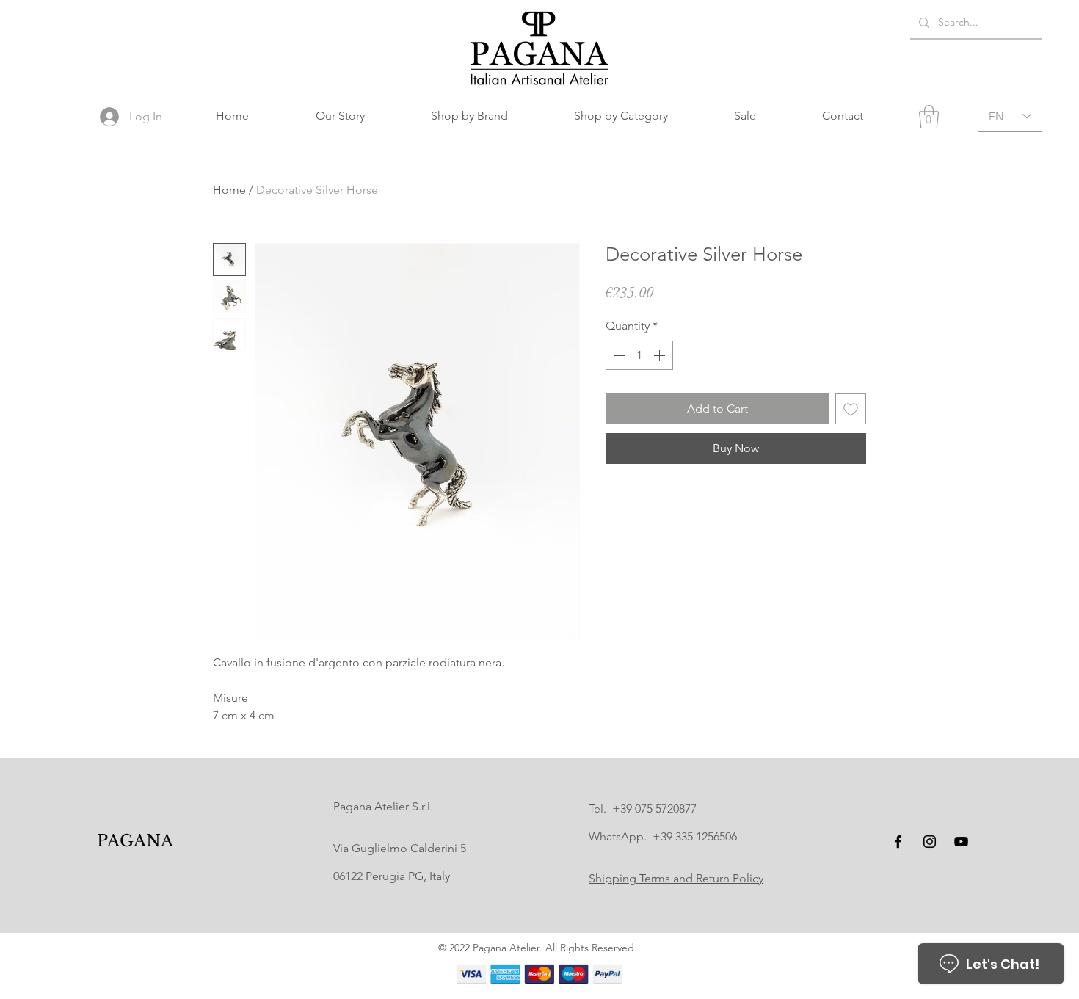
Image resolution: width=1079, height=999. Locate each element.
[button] (469, 116)
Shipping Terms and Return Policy (676, 878)
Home (229, 190)
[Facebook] (898, 841)
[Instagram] (929, 841)
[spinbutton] (639, 355)
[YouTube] (961, 841)
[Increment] (660, 355)
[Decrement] (618, 355)
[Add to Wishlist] (850, 408)
